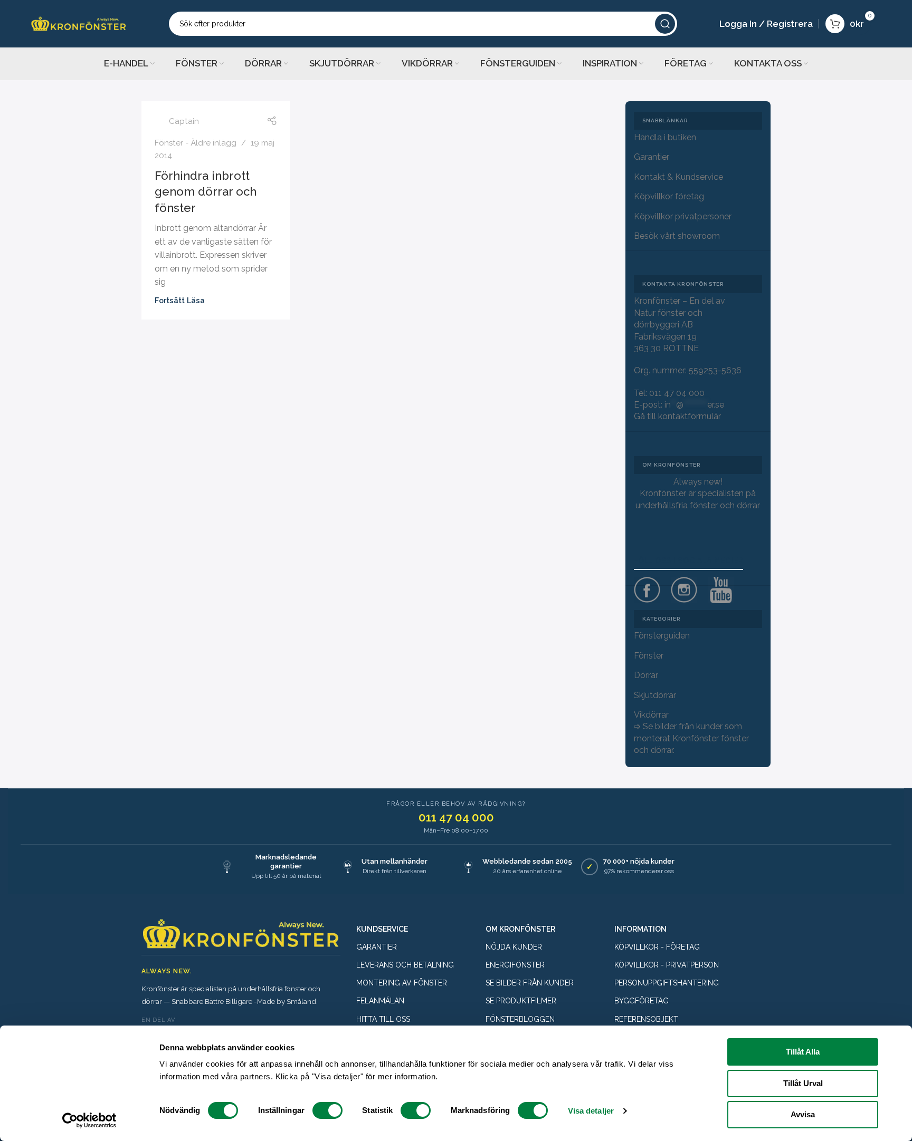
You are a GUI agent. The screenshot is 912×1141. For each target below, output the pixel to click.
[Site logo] (79, 23)
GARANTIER (376, 947)
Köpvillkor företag (669, 196)
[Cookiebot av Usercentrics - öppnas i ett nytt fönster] (89, 1120)
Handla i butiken (665, 137)
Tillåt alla (803, 1051)
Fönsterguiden (662, 636)
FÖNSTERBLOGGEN (520, 1019)
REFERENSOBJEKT (646, 1019)
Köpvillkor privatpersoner (683, 216)
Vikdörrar (651, 715)
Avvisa (803, 1114)
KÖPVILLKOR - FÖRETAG (657, 947)
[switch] (327, 1110)
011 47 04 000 (677, 393)
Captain (184, 121)
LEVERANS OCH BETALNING (405, 965)
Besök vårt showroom (677, 236)
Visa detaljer (591, 1110)
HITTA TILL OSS (383, 1019)
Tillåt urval (803, 1083)
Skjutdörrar (655, 695)
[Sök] (665, 24)
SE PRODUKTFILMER (521, 1001)
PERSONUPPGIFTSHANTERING (666, 983)
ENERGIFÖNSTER (515, 965)
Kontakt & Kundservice (678, 177)
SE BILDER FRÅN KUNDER (530, 983)
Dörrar (646, 675)
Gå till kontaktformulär (677, 416)
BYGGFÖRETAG (641, 1001)
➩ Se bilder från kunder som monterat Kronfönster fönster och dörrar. (691, 738)
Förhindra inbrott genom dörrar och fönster (205, 192)
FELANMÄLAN (380, 1001)
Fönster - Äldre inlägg (195, 143)
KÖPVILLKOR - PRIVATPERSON (666, 965)
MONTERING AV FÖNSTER (401, 983)
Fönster (648, 656)
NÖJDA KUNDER (514, 947)
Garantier (651, 157)
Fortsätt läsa (180, 300)
